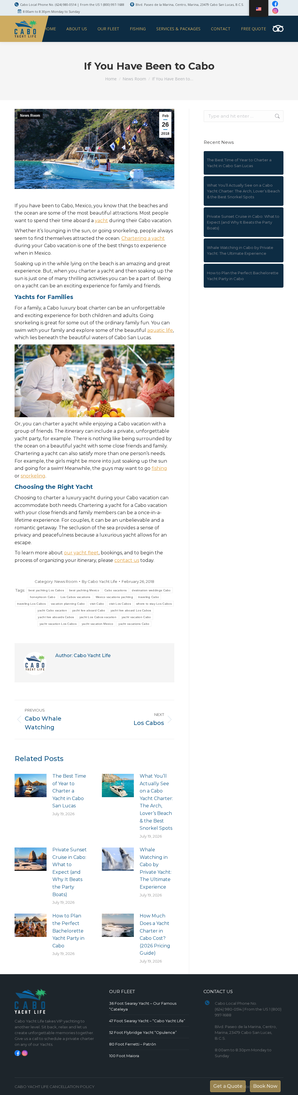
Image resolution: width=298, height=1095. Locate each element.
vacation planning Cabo (68, 603)
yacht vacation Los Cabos (58, 623)
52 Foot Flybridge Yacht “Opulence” (143, 1032)
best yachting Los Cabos (46, 590)
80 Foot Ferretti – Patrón (132, 1044)
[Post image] (31, 785)
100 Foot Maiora (124, 1055)
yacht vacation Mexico (97, 623)
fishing (159, 468)
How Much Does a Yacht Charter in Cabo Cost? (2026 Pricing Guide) (155, 934)
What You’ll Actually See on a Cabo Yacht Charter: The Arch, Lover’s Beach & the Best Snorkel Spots (156, 802)
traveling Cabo (148, 597)
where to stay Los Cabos (154, 603)
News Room (30, 116)
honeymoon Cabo (42, 597)
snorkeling (33, 476)
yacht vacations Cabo (133, 623)
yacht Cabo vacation (52, 610)
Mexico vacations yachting (114, 597)
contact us (126, 560)
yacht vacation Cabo (136, 617)
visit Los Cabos (120, 603)
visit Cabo (97, 603)
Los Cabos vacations (76, 597)
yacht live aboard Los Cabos (131, 610)
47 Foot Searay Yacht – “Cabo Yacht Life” (147, 1020)
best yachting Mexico (84, 590)
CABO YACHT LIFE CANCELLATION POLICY (55, 1086)
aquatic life (160, 330)
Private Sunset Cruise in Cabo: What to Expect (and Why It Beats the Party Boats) (69, 872)
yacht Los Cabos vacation (97, 617)
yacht (101, 220)
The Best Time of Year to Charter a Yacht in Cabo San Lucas (69, 791)
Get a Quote (227, 1086)
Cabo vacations (115, 590)
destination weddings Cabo (151, 590)
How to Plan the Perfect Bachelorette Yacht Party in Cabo (68, 930)
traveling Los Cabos (31, 603)
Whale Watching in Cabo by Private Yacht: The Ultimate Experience (155, 868)
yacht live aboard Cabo (88, 610)
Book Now (265, 1086)
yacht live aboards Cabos (56, 617)
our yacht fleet (81, 553)
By (99, 581)
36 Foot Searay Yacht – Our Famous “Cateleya (142, 1006)
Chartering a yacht (143, 238)
